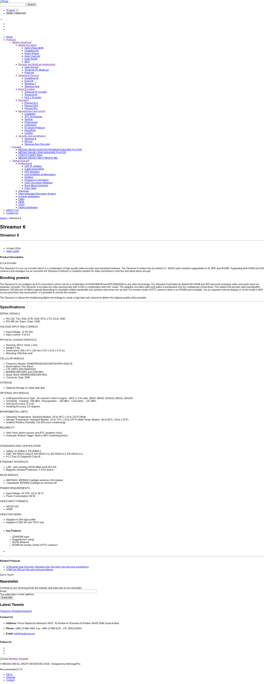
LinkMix (28, 133)
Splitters (28, 177)
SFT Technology (33, 116)
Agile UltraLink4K (34, 48)
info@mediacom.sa (24, 633)
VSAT (21, 204)
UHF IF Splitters (33, 166)
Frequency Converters (36, 180)
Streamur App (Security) (37, 144)
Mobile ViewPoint (21, 42)
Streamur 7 (30, 83)
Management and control (31, 111)
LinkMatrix (30, 114)
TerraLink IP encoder (35, 92)
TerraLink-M (30, 94)
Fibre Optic (30, 188)
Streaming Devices (28, 75)
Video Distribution (28, 207)
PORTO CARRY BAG (30, 155)
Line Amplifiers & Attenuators (40, 174)
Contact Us (12, 213)
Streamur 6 (30, 138)
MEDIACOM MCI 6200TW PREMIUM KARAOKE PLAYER (50, 149)
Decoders (23, 100)
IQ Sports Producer (34, 127)
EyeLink (28, 81)
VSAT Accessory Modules (38, 182)
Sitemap (10, 677)
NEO (27, 61)
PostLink (29, 72)
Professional (25, 163)
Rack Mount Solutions (36, 185)
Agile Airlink (30, 59)
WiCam (28, 141)
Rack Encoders (26, 89)
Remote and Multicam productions (36, 64)
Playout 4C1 (31, 103)
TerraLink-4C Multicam (36, 70)
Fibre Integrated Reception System (37, 193)
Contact (10, 680)
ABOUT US (12, 210)
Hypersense (31, 122)
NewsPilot (30, 130)
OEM (21, 202)
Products (11, 39)
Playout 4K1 (31, 108)
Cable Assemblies (34, 169)
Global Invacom (20, 160)
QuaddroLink (31, 50)
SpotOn (28, 119)
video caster (12, 251)
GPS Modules (32, 171)
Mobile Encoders (27, 45)
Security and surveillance (32, 136)
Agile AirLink (31, 67)
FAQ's (9, 674)
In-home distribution (29, 196)
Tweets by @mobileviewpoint (16, 611)
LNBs (21, 199)
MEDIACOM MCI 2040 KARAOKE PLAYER (42, 152)
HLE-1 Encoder (32, 97)
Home (9, 37)
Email (3, 591)
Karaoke (16, 147)
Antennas (23, 191)
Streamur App (31, 86)
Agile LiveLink (32, 56)
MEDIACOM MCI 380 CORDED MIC (38, 158)
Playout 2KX (31, 105)
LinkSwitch (30, 125)
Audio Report (31, 53)
